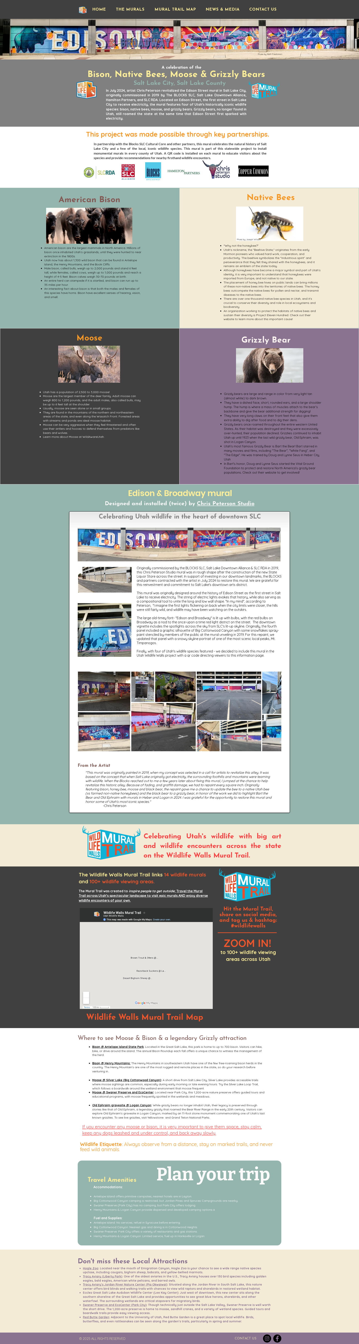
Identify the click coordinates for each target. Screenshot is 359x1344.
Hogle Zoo (90, 1268)
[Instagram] (267, 1338)
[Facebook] (277, 1338)
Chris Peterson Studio (225, 504)
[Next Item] (274, 711)
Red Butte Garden (96, 1317)
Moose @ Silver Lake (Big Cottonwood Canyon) (126, 1080)
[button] (130, 9)
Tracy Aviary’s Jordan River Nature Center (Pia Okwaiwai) (125, 1284)
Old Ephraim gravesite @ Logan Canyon (121, 1105)
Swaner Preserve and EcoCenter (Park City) (114, 1305)
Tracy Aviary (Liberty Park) (102, 1276)
